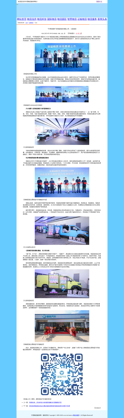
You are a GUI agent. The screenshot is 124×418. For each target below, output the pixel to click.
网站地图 (76, 415)
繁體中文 (99, 1)
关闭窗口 (97, 408)
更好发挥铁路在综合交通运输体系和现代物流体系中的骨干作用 (49, 406)
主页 (27, 22)
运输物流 (31, 22)
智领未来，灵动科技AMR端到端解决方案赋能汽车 (45, 402)
